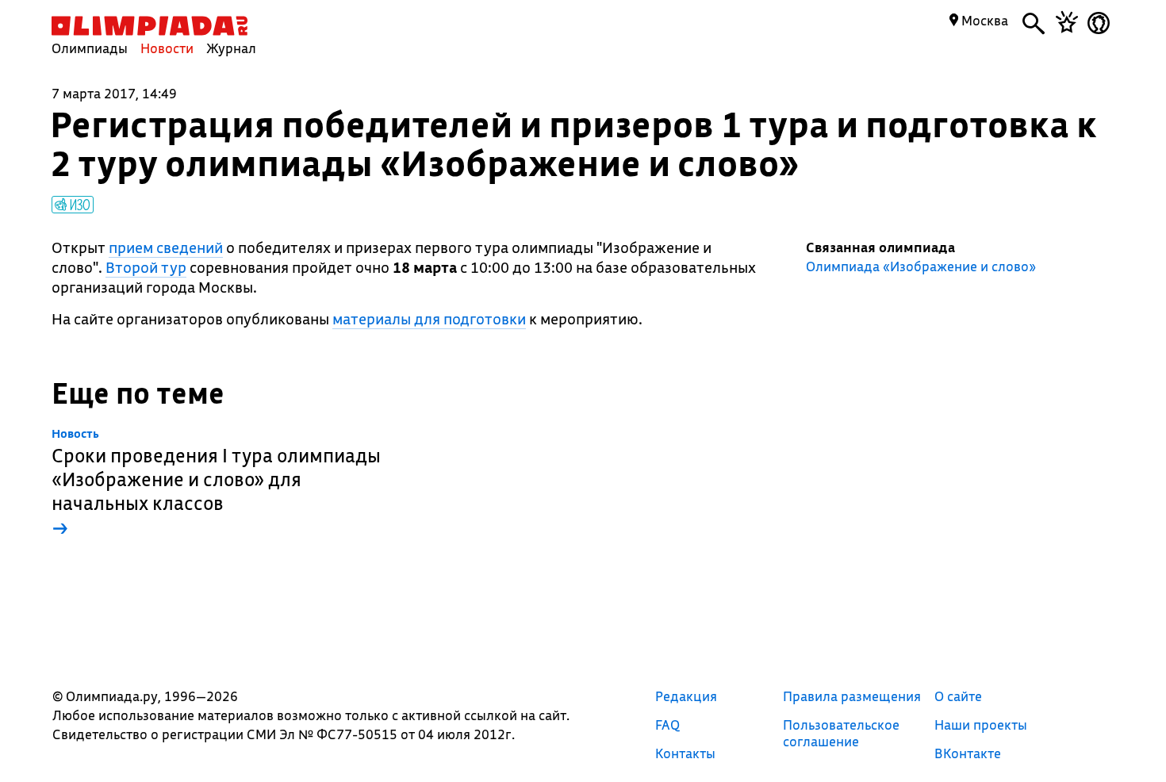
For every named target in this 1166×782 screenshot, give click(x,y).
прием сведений (166, 247)
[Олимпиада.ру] (149, 26)
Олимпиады (90, 48)
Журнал (231, 48)
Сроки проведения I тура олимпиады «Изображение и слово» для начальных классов (216, 483)
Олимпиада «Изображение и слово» (921, 266)
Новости (167, 48)
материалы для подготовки (429, 318)
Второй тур (145, 267)
